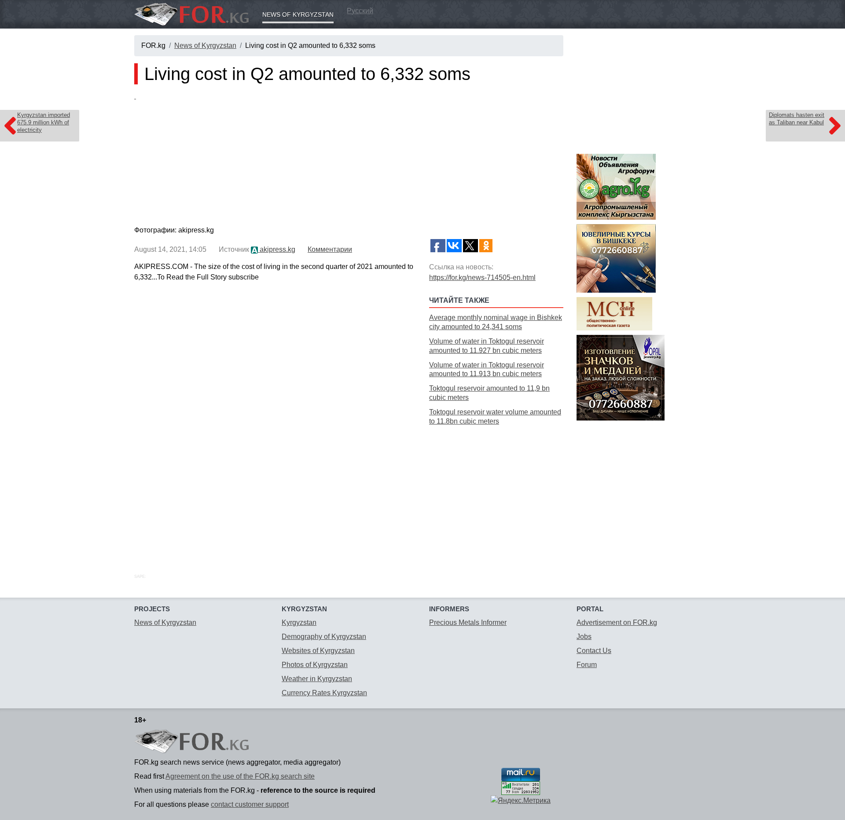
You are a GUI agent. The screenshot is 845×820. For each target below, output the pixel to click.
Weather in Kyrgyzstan (317, 678)
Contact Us (594, 650)
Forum (587, 664)
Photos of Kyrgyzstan (315, 664)
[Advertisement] (496, 489)
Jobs (584, 636)
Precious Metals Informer (468, 622)
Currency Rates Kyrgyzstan (324, 693)
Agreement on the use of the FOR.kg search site (240, 776)
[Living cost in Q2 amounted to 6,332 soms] (348, 157)
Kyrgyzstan (299, 622)
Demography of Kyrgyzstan (324, 636)
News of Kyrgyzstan (298, 14)
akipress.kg (276, 249)
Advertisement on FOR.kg (617, 622)
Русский (360, 11)
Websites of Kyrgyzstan (318, 650)
